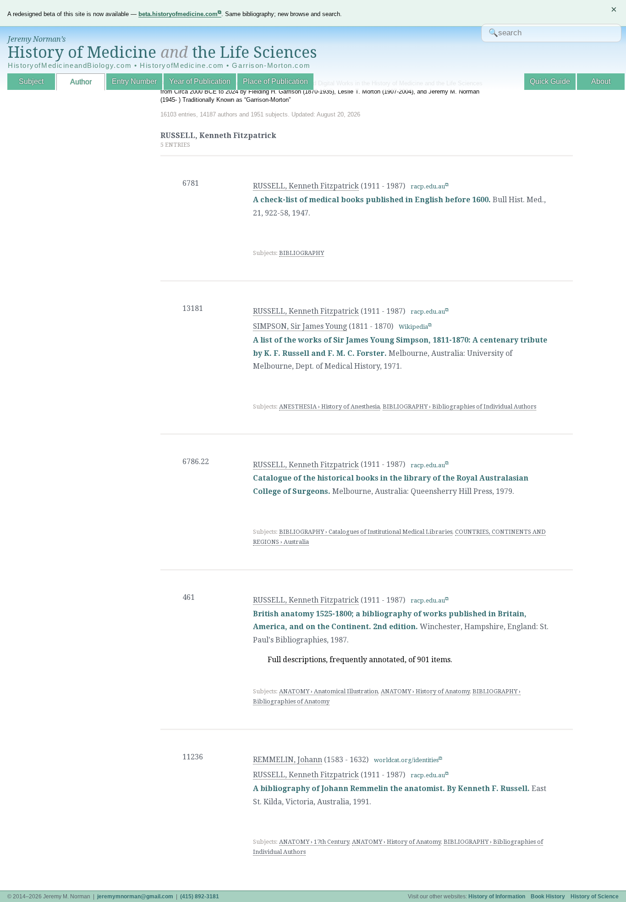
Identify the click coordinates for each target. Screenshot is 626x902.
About (600, 81)
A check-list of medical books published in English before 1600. (372, 199)
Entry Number (134, 81)
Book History (548, 896)
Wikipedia (413, 326)
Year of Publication (200, 81)
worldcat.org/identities (406, 760)
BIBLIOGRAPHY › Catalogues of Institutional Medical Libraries (365, 531)
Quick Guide (550, 81)
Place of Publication (275, 81)
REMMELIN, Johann (287, 759)
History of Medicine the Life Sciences (162, 52)
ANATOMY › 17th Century (314, 841)
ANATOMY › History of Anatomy (425, 691)
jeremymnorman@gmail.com (135, 896)
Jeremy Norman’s (37, 39)
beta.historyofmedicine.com (178, 14)
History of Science (595, 896)
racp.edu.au (428, 186)
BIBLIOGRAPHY (301, 252)
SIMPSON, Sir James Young (300, 326)
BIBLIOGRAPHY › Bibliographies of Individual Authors (459, 406)
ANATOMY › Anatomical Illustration (328, 691)
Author (81, 82)
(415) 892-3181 (199, 896)
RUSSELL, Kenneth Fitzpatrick (306, 186)
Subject (31, 81)
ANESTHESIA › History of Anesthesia (329, 406)
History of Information (496, 896)
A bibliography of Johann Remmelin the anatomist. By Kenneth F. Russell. (391, 788)
